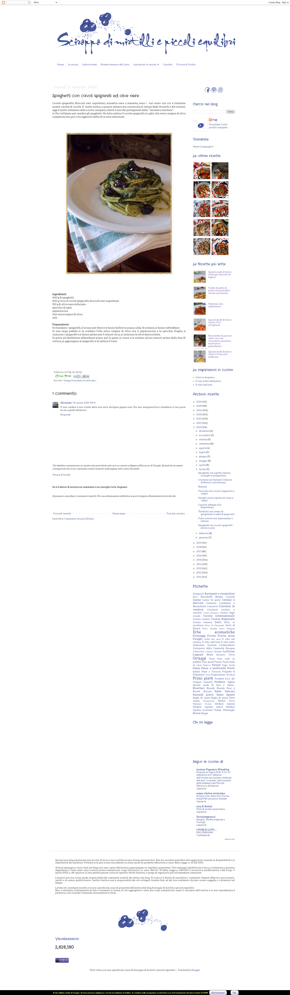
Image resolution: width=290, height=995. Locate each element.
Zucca (197, 713)
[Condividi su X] (81, 376)
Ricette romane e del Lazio (115, 64)
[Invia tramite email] (75, 376)
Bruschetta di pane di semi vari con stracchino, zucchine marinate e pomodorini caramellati (213, 354)
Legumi (198, 654)
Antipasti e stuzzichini (219, 593)
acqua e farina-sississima (210, 793)
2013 (199, 568)
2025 (199, 406)
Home (60, 64)
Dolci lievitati (209, 628)
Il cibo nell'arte (204, 385)
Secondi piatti (203, 694)
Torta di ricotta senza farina (210, 809)
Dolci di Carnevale (214, 625)
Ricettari (199, 688)
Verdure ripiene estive (208, 707)
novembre (205, 435)
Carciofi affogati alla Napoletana (209, 506)
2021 (199, 423)
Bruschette (206, 597)
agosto (203, 448)
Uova (232, 701)
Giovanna (66, 402)
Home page (118, 513)
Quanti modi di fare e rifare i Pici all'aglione (219, 335)
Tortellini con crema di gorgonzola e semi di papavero (216, 512)
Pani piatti (208, 662)
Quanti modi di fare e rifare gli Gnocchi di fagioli (219, 287)
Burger (219, 597)
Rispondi (65, 414)
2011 (199, 577)
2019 (199, 543)
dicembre (204, 431)
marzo (202, 469)
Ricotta (221, 688)
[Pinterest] (214, 92)
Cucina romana (202, 622)
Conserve (212, 606)
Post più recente (62, 513)
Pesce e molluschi (213, 668)
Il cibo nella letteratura (208, 381)
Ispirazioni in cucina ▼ (146, 64)
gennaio (204, 537)
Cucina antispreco (211, 613)
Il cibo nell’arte (211, 642)
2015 (199, 560)
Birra (195, 597)
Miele (210, 654)
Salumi (230, 691)
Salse (218, 691)
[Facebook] (207, 92)
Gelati (207, 639)
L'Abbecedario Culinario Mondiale (207, 652)
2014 (199, 564)
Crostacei (212, 609)
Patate (216, 665)
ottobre (203, 439)
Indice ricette (89, 64)
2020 (199, 427)
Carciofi (230, 597)
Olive (232, 654)
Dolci (218, 622)
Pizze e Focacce (211, 671)
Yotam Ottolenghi (224, 710)
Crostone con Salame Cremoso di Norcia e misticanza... (215, 481)
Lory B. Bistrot (204, 806)
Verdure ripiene (225, 704)
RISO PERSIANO (204, 832)
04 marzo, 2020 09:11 (84, 402)
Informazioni (218, 992)
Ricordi (211, 688)
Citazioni (211, 603)
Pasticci (207, 665)
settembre (205, 443)
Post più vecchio (175, 513)
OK (234, 992)
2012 (199, 572)
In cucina (73, 64)
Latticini (229, 651)
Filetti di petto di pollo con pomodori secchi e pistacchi (219, 303)
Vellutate (197, 704)
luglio (202, 452)
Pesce (196, 668)
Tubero (221, 701)
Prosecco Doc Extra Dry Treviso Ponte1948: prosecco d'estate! (212, 797)
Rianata (202, 486)
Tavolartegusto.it (205, 817)
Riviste (207, 691)
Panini (218, 662)
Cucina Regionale (223, 619)
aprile (202, 465)
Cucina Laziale (201, 619)
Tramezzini (208, 701)
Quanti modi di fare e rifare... (214, 685)
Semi (220, 694)
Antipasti (198, 594)
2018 (199, 547)
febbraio (204, 533)
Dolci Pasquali (227, 628)
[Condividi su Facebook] (84, 376)
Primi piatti (76, 380)
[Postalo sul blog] (78, 376)
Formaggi (199, 635)
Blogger (195, 970)
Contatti (167, 64)
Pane (212, 658)
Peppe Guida (228, 665)
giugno (203, 456)
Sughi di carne (201, 698)
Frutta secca (226, 635)
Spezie (230, 694)
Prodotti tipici (89, 380)
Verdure (208, 704)
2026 (199, 401)
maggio (203, 461)
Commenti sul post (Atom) (79, 518)
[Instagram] (220, 92)
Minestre (220, 655)
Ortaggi (67, 380)
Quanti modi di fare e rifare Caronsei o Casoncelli (210, 273)
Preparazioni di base (223, 674)
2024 (199, 410)
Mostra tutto (230, 839)
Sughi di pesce (219, 698)
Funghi (198, 639)
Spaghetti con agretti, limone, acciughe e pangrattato (214, 474)
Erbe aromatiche (214, 632)
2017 (199, 551)
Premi (208, 675)
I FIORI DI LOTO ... (206, 829)
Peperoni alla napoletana (215, 317)
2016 (199, 555)
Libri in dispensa (205, 377)
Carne (197, 599)
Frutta (211, 635)
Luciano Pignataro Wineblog (212, 769)
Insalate (211, 645)
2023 (199, 414)
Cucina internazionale (219, 615)
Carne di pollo (211, 600)
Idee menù (216, 639)
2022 (199, 418)
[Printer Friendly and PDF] (63, 376)
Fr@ (214, 120)
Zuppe (204, 713)
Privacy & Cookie (185, 64)
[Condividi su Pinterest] (87, 376)
